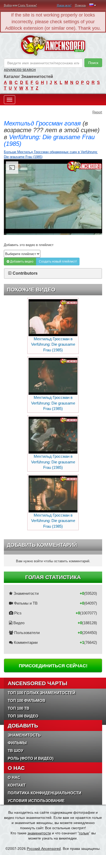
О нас (14, 777)
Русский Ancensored (44, 848)
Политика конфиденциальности (44, 793)
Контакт (16, 785)
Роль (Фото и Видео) (31, 758)
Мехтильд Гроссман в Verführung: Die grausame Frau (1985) (53, 344)
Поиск (93, 63)
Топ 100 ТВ (18, 708)
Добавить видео (21, 261)
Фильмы (17, 743)
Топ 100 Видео (23, 716)
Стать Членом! (27, 5)
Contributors (25, 273)
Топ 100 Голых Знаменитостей (41, 693)
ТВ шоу (15, 750)
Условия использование (36, 800)
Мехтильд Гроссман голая (42, 123)
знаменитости (39, 833)
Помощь (80, 5)
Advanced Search (20, 70)
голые (84, 833)
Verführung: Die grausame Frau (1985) (49, 140)
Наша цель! (64, 5)
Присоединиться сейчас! (53, 665)
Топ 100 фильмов (26, 700)
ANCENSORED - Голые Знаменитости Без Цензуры (53, 45)
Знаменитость (24, 735)
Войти (8, 5)
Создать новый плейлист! (58, 261)
